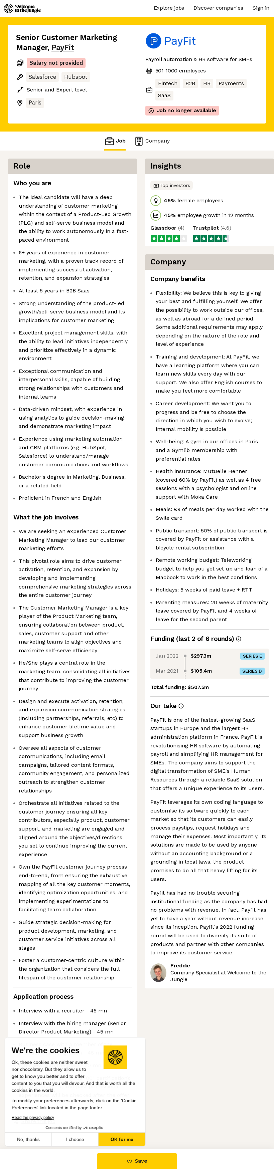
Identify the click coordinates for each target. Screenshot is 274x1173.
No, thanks (30, 1139)
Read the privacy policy (34, 1117)
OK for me (123, 1139)
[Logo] (22, 8)
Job (121, 140)
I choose (77, 1139)
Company (155, 140)
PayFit (62, 47)
